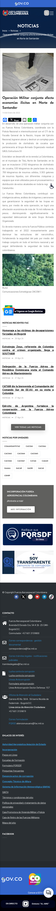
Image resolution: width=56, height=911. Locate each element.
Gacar (19, 468)
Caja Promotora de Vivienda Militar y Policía (23, 812)
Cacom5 (34, 453)
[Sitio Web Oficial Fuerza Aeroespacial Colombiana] (17, 12)
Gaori (30, 468)
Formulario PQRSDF (12, 765)
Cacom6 (8, 461)
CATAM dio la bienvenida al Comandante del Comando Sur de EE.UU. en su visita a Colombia (28, 390)
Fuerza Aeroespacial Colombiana (31, 592)
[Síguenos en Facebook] (16, 596)
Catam (33, 461)
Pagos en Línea (9, 755)
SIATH (5, 792)
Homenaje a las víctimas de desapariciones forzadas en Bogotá (28, 332)
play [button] (26, 904)
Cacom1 (29, 446)
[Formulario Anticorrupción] (28, 552)
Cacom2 (42, 446)
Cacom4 (21, 453)
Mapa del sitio (9, 823)
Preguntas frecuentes (13, 771)
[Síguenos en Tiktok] (51, 596)
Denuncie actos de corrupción (17, 776)
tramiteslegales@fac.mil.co (15, 664)
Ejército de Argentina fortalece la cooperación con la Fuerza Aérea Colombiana (28, 409)
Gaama (7, 468)
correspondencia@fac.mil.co (23, 648)
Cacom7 (21, 461)
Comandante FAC (12, 446)
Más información (21, 509)
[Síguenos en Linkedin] (44, 596)
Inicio (4, 30)
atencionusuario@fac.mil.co (30, 723)
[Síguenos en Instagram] (30, 596)
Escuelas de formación (13, 760)
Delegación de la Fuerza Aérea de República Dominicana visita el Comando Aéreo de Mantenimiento (28, 370)
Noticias (14, 30)
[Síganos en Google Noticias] (24, 306)
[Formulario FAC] (28, 525)
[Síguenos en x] (23, 596)
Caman (45, 461)
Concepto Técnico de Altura (16, 781)
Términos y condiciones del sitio (17, 797)
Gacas (41, 468)
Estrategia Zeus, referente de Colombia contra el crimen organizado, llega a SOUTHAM (28, 350)
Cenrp (7, 475)
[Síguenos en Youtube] (37, 596)
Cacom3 (8, 453)
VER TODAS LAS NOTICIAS (28, 427)
